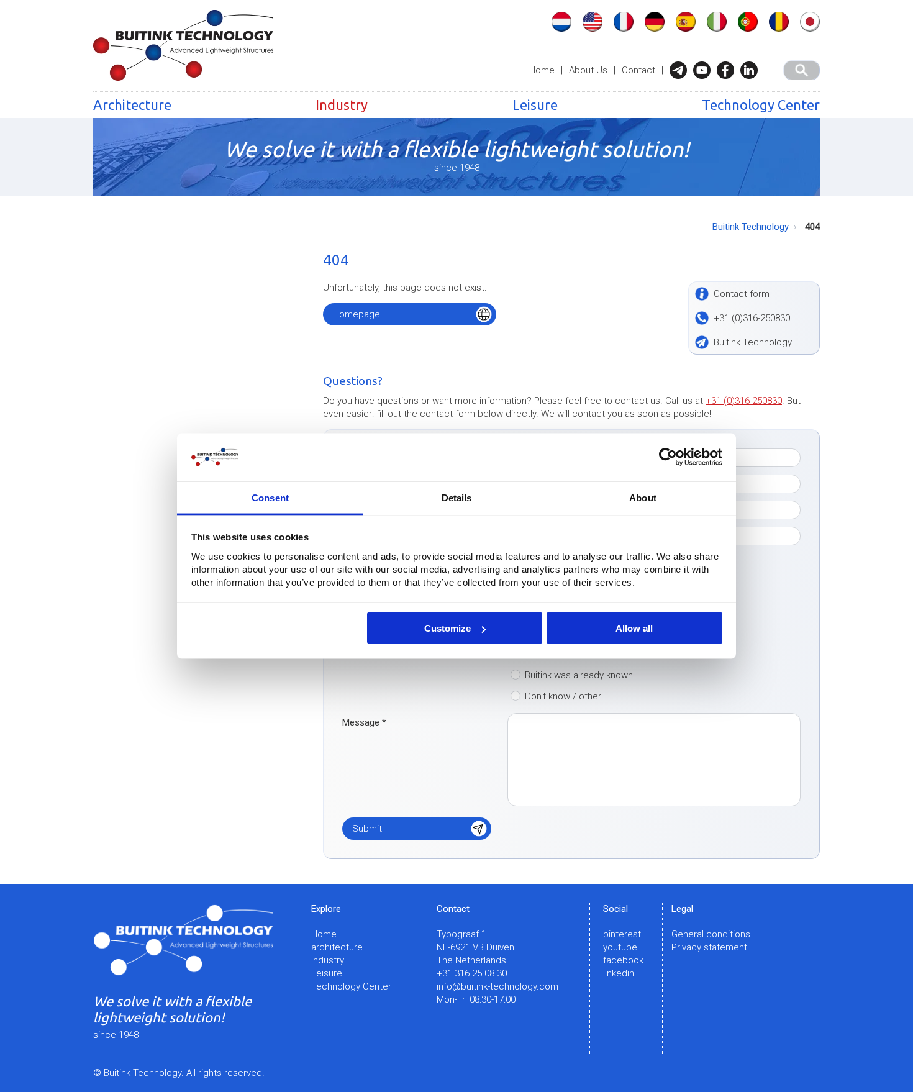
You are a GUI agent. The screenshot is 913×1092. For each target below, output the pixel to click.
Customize (447, 628)
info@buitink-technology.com (497, 986)
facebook (623, 960)
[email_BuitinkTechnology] (681, 70)
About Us (588, 70)
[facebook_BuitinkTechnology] (728, 70)
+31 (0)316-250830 (744, 400)
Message (364, 722)
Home (542, 70)
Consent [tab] (270, 497)
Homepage (356, 314)
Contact (638, 70)
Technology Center (761, 104)
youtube (620, 947)
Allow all (634, 628)
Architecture (132, 104)
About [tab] (642, 497)
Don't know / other (563, 696)
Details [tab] (457, 497)
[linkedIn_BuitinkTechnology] (752, 70)
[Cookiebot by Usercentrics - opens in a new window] (668, 457)
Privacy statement (709, 947)
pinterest (622, 934)
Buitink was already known (579, 675)
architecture (337, 947)
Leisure (535, 104)
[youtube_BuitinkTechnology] (705, 70)
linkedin (618, 973)
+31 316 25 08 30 (472, 973)
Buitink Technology (750, 226)
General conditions (710, 934)
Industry (342, 104)
